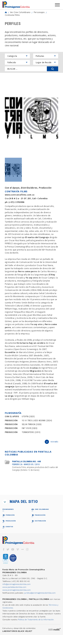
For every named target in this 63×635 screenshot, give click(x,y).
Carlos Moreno (48, 271)
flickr (22, 549)
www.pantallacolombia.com (14, 587)
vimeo (17, 549)
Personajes (39, 12)
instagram (27, 549)
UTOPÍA (25, 416)
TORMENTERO (28, 432)
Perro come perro (27, 271)
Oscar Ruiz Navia (17, 240)
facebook (3, 549)
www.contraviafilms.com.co (19, 195)
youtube (12, 549)
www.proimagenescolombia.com (16, 590)
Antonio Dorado (16, 277)
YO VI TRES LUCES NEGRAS (34, 420)
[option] (31, 116)
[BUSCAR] (52, 68)
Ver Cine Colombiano (20, 12)
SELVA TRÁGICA (28, 424)
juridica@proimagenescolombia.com (40, 593)
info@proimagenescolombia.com (16, 584)
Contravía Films (12, 15)
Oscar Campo (48, 277)
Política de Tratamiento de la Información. (36, 619)
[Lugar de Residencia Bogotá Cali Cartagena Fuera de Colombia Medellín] (45, 62)
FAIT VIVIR (26, 428)
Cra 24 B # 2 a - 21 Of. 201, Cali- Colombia (26, 198)
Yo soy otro (32, 277)
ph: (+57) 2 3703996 (14, 202)
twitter (8, 549)
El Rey (52, 274)
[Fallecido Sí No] (17, 62)
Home (6, 12)
